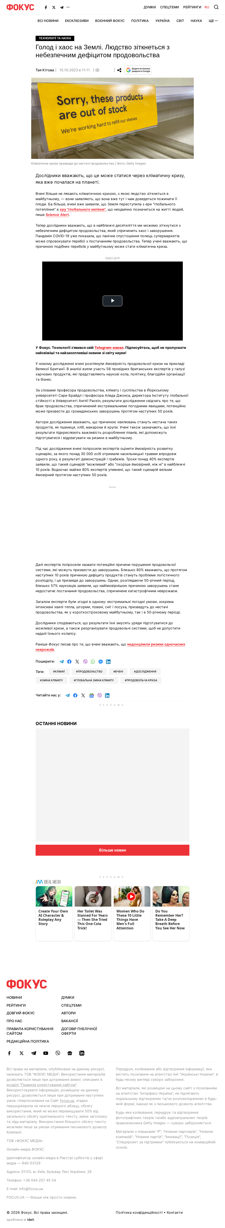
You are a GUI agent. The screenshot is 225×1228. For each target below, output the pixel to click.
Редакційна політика (28, 1041)
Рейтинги (192, 7)
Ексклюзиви (77, 21)
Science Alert (57, 214)
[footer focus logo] (27, 984)
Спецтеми (169, 7)
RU (207, 7)
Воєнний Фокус (110, 21)
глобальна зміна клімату (95, 680)
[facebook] (9, 1053)
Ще (211, 21)
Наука (196, 21)
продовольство (90, 671)
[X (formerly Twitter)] (54, 7)
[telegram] (33, 1053)
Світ (180, 21)
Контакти (175, 1212)
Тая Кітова (45, 70)
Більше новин (112, 850)
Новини (14, 997)
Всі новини (48, 21)
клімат (60, 671)
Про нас (14, 1021)
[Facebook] (46, 7)
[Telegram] (62, 7)
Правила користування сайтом (30, 1031)
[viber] (58, 1053)
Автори (68, 1013)
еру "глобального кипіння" (83, 209)
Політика (140, 21)
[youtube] (46, 1053)
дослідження (146, 671)
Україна (162, 21)
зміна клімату (52, 680)
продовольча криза (142, 680)
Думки (150, 7)
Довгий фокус (21, 1013)
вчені (119, 671)
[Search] (216, 7)
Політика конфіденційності (139, 1212)
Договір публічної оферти (79, 1031)
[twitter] (21, 1053)
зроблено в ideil (21, 1219)
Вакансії (69, 1021)
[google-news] (70, 1053)
